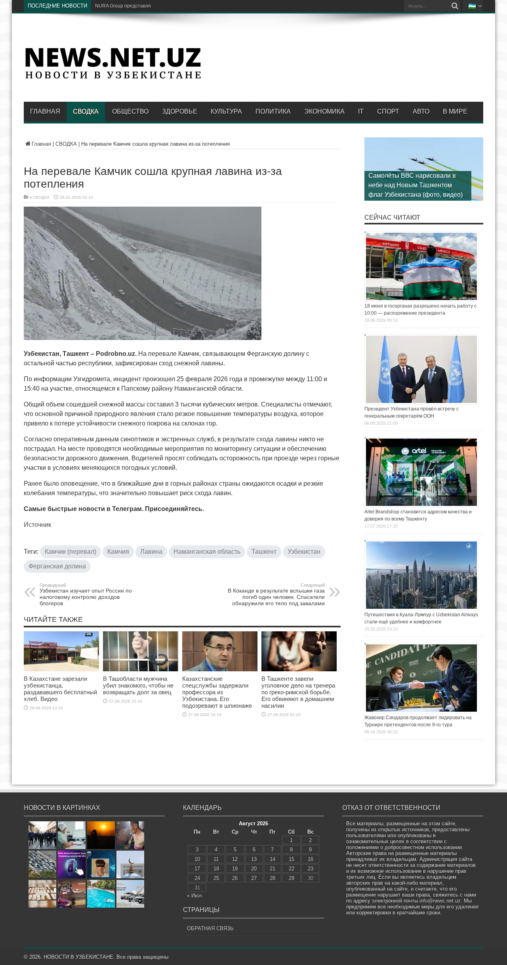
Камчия (118, 551)
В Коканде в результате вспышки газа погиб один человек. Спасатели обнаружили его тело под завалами (276, 594)
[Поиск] (455, 6)
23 (310, 869)
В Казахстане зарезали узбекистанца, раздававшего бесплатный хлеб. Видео (60, 688)
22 (291, 869)
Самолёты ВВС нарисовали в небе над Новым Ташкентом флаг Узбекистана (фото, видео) (415, 185)
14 (272, 859)
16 (310, 859)
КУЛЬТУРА (226, 111)
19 (235, 869)
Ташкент (264, 551)
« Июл (194, 896)
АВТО (421, 111)
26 (235, 878)
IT (361, 111)
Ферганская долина (57, 566)
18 (216, 869)
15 (291, 859)
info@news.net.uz (440, 901)
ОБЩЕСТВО (130, 111)
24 (197, 878)
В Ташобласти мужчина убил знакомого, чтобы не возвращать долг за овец (138, 685)
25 (216, 878)
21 (272, 869)
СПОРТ (388, 111)
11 (216, 859)
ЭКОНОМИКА (324, 111)
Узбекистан (304, 551)
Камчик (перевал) (70, 551)
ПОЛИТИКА (273, 111)
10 (197, 859)
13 (254, 859)
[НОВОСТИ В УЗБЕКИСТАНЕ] (113, 77)
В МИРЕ (455, 111)
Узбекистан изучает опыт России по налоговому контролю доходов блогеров (86, 594)
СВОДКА (86, 111)
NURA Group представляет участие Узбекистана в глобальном (165, 6)
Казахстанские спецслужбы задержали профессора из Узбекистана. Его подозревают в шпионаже (217, 692)
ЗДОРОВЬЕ (179, 111)
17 (197, 869)
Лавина (151, 551)
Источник (37, 524)
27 (254, 878)
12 (235, 859)
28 (272, 878)
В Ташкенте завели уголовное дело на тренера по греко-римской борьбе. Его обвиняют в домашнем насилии (298, 692)
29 (291, 878)
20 (254, 869)
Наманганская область (206, 551)
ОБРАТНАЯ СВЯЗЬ (210, 928)
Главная (45, 111)
